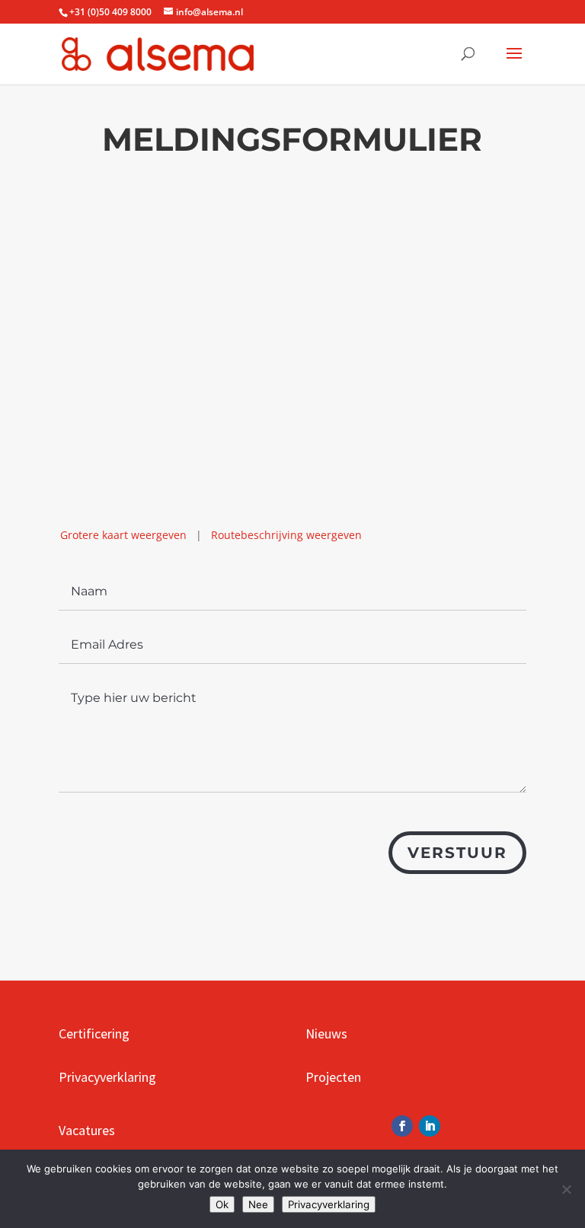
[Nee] (566, 1189)
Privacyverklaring (328, 1204)
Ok (222, 1204)
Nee (258, 1204)
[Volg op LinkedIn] (429, 1126)
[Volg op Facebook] (402, 1126)
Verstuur (457, 853)
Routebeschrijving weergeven (286, 535)
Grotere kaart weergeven (123, 535)
